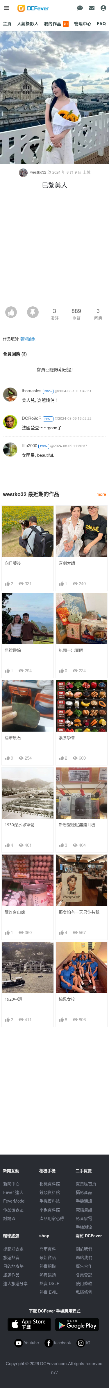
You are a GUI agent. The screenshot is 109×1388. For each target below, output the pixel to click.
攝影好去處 (13, 1248)
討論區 (9, 1218)
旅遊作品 (11, 1274)
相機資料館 (50, 1183)
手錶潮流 (84, 1227)
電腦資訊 (84, 1209)
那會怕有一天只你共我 (79, 912)
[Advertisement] (54, 249)
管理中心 (82, 23)
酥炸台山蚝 (15, 912)
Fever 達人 (13, 1192)
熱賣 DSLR (50, 1283)
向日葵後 (13, 563)
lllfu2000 (29, 445)
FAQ (101, 23)
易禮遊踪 (13, 650)
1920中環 (13, 999)
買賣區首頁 (86, 1183)
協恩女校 (67, 999)
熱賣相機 (48, 1266)
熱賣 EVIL (49, 1292)
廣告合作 (84, 1266)
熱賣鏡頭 (48, 1274)
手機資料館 (50, 1201)
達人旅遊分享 (15, 1283)
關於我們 (84, 1248)
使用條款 (84, 1283)
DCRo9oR (32, 418)
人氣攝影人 (28, 23)
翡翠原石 (13, 737)
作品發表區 (13, 1209)
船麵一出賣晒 (71, 650)
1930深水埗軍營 (19, 824)
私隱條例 (84, 1292)
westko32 (38, 172)
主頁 (7, 23)
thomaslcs (32, 390)
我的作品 (56, 23)
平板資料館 (50, 1209)
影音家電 (84, 1218)
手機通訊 (84, 1201)
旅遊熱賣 (11, 1257)
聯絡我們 (84, 1257)
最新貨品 (48, 1257)
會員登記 (84, 1274)
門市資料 (48, 1248)
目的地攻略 (13, 1266)
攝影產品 (84, 1192)
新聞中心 (11, 1183)
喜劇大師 (67, 563)
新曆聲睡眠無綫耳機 (77, 824)
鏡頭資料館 (50, 1192)
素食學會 (67, 737)
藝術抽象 (27, 338)
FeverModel (14, 1201)
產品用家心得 (52, 1218)
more (101, 494)
